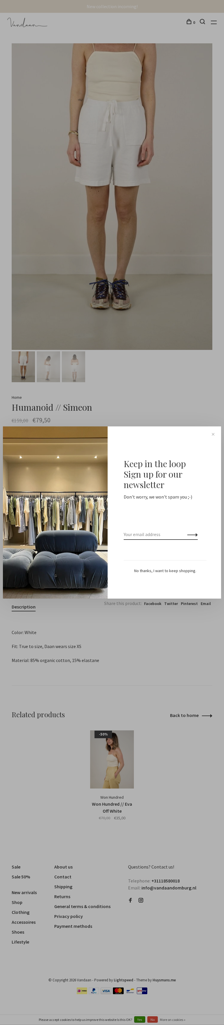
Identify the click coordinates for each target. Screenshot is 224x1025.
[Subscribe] (191, 534)
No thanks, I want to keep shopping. (165, 570)
